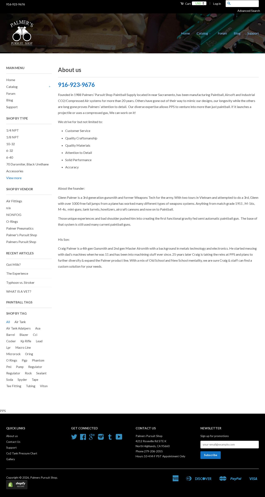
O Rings (11, 360)
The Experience (17, 273)
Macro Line (23, 347)
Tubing (30, 386)
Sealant (41, 373)
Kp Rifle (25, 341)
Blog (237, 33)
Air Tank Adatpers (18, 328)
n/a (8, 208)
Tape (35, 379)
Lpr (8, 347)
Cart (187, 3)
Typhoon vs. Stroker (20, 282)
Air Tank (20, 322)
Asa (37, 328)
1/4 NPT (12, 130)
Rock (28, 373)
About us (12, 436)
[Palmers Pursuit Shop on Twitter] (74, 438)
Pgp (24, 360)
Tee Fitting (13, 386)
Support (253, 33)
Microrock (13, 354)
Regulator (35, 367)
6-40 (9, 157)
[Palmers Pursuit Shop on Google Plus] (92, 438)
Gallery (10, 459)
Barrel (10, 335)
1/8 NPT (12, 137)
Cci (35, 335)
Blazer (23, 335)
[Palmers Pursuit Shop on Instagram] (101, 438)
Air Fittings (14, 201)
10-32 (10, 144)
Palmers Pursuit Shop (21, 242)
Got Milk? (13, 264)
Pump (20, 367)
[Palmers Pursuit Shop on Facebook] (83, 438)
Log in (217, 3)
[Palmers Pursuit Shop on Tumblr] (110, 438)
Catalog (203, 33)
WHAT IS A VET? (18, 291)
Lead (39, 341)
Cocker (11, 341)
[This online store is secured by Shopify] (16, 488)
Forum (222, 33)
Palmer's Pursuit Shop (21, 235)
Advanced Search (250, 10)
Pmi (8, 367)
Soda (9, 379)
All (8, 322)
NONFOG (13, 215)
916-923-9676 (76, 84)
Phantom (38, 360)
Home (185, 33)
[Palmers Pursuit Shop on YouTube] (119, 438)
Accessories (14, 171)
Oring (29, 354)
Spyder (22, 379)
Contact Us (13, 441)
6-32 (9, 150)
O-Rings (12, 221)
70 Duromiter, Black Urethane (27, 164)
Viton (44, 386)
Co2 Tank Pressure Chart (21, 453)
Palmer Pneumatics (20, 228)
